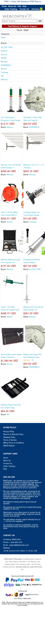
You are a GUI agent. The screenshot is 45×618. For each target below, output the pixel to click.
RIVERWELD (6, 65)
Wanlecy (4, 79)
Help (24, 6)
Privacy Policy (8, 431)
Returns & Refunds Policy (13, 434)
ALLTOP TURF (7, 47)
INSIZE (3, 58)
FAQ (19, 6)
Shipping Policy (9, 437)
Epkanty (4, 50)
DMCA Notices (9, 445)
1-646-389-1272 (15, 542)
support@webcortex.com (19, 545)
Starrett (4, 68)
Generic (4, 54)
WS (2, 76)
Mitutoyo (4, 61)
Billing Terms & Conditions (13, 442)
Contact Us (24, 9)
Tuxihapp (4, 72)
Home (4, 6)
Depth (3, 37)
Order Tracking (11, 9)
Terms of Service (10, 440)
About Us (12, 6)
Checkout (36, 9)
